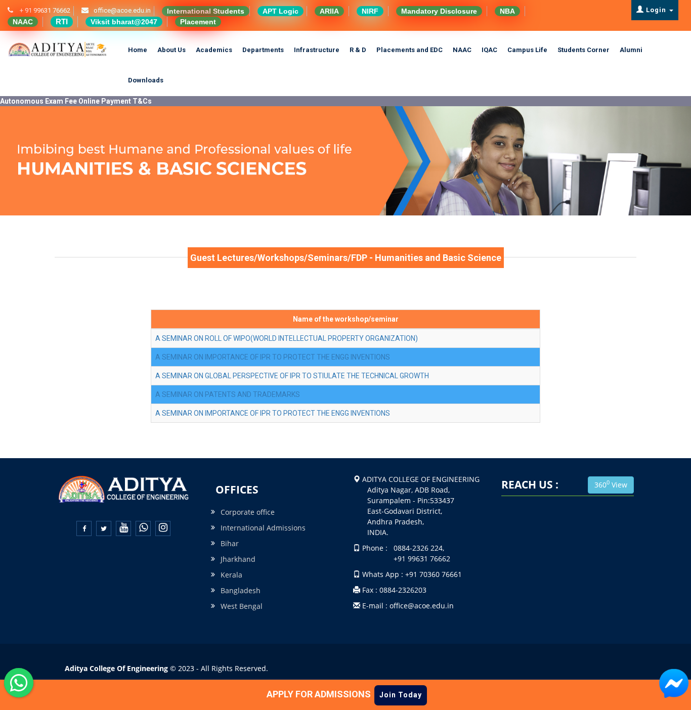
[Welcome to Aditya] (674, 684)
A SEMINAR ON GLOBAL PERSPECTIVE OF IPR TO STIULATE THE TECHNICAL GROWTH (292, 376)
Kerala (231, 575)
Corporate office (248, 512)
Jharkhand (238, 559)
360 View (610, 484)
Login (656, 10)
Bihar (230, 543)
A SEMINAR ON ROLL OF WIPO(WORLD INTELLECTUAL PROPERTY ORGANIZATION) (286, 338)
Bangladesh (241, 590)
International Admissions (263, 527)
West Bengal (242, 606)
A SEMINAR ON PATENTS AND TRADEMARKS (227, 394)
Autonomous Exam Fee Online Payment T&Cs (76, 101)
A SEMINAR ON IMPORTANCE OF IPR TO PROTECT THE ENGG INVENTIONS (272, 357)
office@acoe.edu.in (124, 10)
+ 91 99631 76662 (45, 10)
